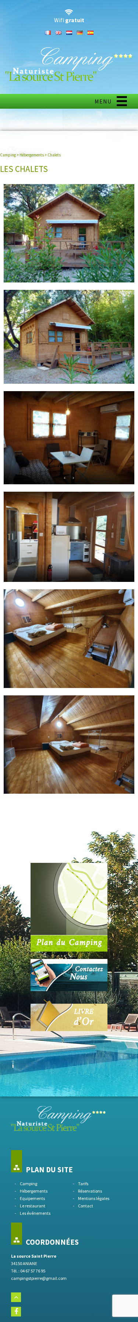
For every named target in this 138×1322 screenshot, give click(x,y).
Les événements (35, 1213)
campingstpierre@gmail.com (39, 1278)
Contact (85, 1206)
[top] (16, 1297)
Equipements (32, 1198)
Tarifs (83, 1183)
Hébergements (32, 154)
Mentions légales (93, 1198)
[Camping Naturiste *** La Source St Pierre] (69, 79)
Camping (8, 154)
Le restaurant (32, 1206)
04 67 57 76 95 (32, 1271)
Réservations (90, 1191)
